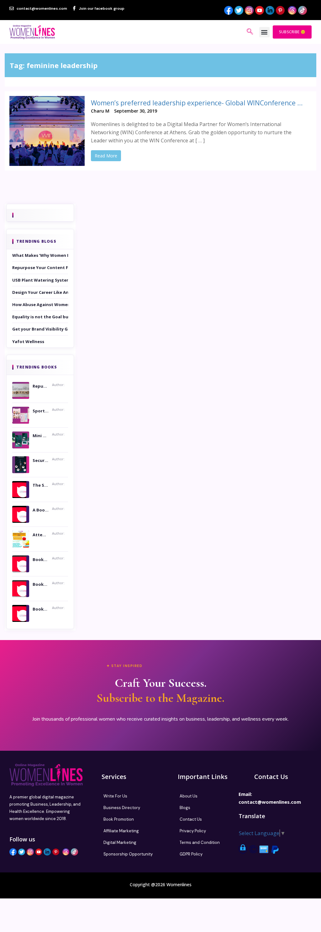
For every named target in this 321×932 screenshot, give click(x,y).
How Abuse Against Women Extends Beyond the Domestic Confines (40, 304)
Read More (106, 156)
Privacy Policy (193, 831)
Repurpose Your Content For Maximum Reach (40, 267)
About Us (188, 796)
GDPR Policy (191, 854)
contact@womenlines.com (270, 802)
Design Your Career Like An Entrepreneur (40, 292)
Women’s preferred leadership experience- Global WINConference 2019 (198, 103)
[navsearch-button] (250, 32)
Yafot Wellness (28, 341)
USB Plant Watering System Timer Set (40, 280)
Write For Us (115, 796)
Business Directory (121, 807)
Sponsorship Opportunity (128, 854)
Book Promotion (118, 819)
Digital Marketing (119, 842)
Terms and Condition (200, 842)
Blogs (185, 807)
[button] (264, 32)
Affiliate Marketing (121, 831)
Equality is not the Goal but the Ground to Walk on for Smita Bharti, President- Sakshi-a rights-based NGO (40, 317)
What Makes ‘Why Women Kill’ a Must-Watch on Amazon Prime (40, 255)
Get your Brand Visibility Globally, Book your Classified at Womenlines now (40, 329)
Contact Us (191, 819)
